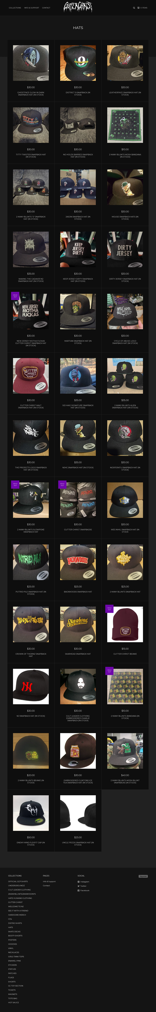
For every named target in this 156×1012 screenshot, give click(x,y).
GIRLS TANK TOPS (16, 957)
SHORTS (12, 982)
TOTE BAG (12, 998)
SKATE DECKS (14, 932)
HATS (10, 927)
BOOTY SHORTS (15, 936)
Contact (46, 8)
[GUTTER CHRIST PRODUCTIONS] (78, 8)
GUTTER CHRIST (15, 902)
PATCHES (12, 973)
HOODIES (12, 944)
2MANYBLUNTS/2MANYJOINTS (22, 894)
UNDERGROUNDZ (16, 885)
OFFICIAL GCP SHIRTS (18, 881)
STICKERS (12, 965)
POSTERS (12, 940)
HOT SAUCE (13, 1002)
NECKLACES (13, 952)
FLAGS (11, 977)
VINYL (10, 948)
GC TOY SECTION (15, 986)
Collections (15, 8)
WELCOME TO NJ (16, 906)
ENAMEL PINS (14, 961)
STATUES (12, 969)
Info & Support (31, 8)
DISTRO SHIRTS (15, 923)
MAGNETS (12, 994)
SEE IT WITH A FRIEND (18, 911)
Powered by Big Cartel (143, 876)
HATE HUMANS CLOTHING (20, 898)
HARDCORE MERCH (17, 915)
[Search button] (134, 7)
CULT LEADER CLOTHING (19, 890)
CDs (10, 919)
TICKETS (12, 990)
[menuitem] (15, 7)
